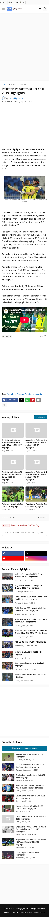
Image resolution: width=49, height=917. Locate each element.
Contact (15, 912)
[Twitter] (21, 400)
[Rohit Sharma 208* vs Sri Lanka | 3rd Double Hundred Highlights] (7, 599)
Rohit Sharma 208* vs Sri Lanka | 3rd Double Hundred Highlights (31, 597)
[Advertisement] (24, 40)
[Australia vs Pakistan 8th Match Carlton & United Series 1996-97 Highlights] (36, 430)
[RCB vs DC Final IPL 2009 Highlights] (7, 644)
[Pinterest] (32, 400)
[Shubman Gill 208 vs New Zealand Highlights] (7, 665)
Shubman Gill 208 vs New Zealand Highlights (29, 664)
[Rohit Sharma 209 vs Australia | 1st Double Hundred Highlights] (7, 610)
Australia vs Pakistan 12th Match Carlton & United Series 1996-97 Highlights (12, 444)
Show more (40, 417)
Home (4, 84)
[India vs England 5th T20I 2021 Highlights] (7, 654)
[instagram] (36, 558)
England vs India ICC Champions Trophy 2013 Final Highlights (28, 586)
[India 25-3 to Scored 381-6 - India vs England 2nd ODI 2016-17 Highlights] (7, 633)
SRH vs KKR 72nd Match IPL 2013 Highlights (31, 755)
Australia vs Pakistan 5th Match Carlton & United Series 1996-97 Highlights (12, 476)
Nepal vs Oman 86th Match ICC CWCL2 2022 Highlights (29, 807)
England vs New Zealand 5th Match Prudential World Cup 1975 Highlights (31, 829)
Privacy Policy (26, 912)
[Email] (38, 400)
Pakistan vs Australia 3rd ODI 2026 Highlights (12, 505)
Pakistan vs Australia (33, 394)
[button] (3, 9)
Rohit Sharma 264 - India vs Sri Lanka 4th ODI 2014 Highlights (31, 620)
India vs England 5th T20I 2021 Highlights (28, 653)
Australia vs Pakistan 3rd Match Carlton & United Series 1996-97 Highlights (36, 476)
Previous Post (9, 517)
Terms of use (39, 912)
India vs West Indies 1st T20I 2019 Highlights (30, 675)
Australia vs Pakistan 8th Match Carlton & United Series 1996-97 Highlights (36, 444)
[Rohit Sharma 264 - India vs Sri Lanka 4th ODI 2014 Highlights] (7, 622)
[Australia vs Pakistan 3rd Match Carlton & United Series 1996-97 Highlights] (36, 462)
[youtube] (13, 558)
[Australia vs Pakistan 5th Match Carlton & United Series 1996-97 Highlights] (13, 462)
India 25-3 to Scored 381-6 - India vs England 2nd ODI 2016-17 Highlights (31, 631)
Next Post (41, 517)
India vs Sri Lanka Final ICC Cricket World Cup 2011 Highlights (29, 575)
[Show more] (4, 405)
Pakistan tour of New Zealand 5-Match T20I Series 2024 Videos (30, 786)
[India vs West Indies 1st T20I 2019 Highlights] (7, 677)
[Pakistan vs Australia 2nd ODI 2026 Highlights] (36, 494)
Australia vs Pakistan (17, 84)
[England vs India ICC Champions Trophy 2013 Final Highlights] (7, 588)
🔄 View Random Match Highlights (25, 748)
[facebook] (13, 553)
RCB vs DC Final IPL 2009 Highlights (30, 642)
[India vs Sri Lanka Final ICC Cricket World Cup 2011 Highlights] (7, 576)
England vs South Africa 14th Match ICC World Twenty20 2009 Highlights (31, 842)
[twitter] (36, 553)
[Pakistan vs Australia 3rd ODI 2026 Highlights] (13, 494)
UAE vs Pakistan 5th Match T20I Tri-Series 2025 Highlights (30, 765)
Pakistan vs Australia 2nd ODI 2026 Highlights (36, 505)
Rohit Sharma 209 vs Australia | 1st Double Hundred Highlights (30, 609)
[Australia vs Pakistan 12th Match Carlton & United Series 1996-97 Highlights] (13, 430)
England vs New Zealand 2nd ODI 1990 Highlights (30, 776)
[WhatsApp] (27, 400)
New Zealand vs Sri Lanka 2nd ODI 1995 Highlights (31, 817)
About (6, 912)
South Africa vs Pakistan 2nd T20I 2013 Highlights (30, 796)
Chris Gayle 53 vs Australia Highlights (27, 853)
